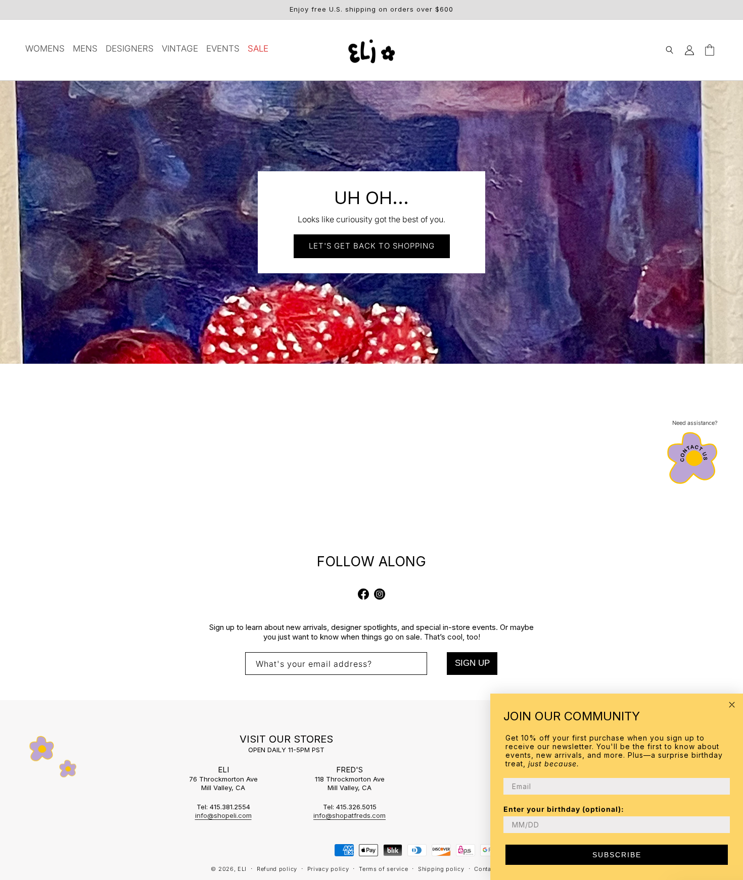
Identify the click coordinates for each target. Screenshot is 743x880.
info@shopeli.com (223, 815)
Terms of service (383, 868)
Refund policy (277, 868)
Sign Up (472, 663)
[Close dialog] (732, 705)
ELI (242, 868)
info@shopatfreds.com (349, 815)
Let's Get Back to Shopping (372, 246)
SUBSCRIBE (616, 855)
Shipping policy (441, 868)
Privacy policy (328, 868)
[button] (669, 50)
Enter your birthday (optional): (563, 809)
